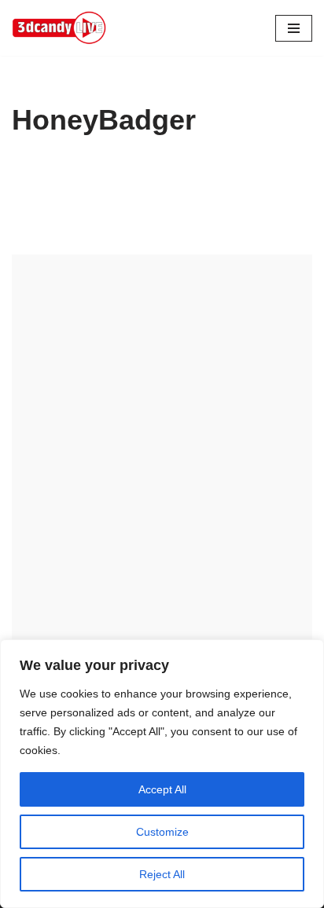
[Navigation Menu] (293, 28)
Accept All (162, 789)
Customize (162, 832)
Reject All (162, 874)
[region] (162, 773)
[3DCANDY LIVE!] (59, 28)
